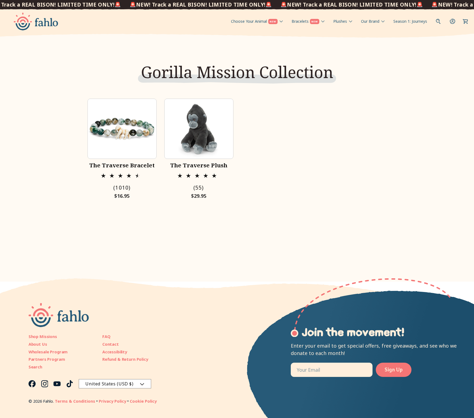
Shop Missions (43, 336)
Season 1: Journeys (410, 21)
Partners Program (47, 359)
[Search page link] (438, 21)
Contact (110, 344)
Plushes (340, 21)
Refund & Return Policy (125, 359)
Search (35, 367)
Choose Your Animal (253, 21)
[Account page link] (452, 21)
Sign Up (394, 370)
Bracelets (305, 21)
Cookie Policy (143, 401)
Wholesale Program (48, 351)
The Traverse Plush (198, 165)
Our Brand (370, 21)
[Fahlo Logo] (36, 21)
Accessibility (114, 351)
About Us (38, 344)
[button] (465, 21)
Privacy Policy (112, 401)
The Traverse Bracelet (122, 165)
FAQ (106, 336)
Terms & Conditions (75, 401)
